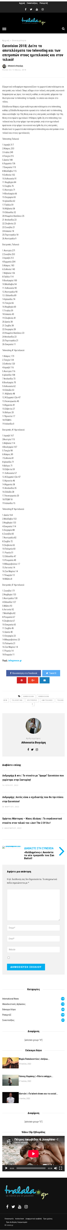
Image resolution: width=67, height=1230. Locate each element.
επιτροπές (32, 700)
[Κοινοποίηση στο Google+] (33, 680)
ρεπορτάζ (6, 1015)
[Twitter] (13, 1206)
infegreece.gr (15, 660)
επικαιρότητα (19, 40)
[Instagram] (43, 9)
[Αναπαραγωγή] (6, 1168)
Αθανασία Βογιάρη (15, 66)
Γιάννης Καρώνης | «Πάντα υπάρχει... (36, 1076)
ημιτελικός (47, 700)
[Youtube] (37, 9)
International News (10, 998)
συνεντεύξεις (8, 1020)
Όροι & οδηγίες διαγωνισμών (16, 1222)
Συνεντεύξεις (32, 3)
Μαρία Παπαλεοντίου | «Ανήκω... (34, 1059)
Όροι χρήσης (48, 1219)
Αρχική (22, 3)
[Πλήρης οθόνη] (60, 1168)
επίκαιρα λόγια (9, 1009)
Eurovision (28, 696)
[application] (33, 1153)
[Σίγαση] (55, 1168)
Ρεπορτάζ (44, 3)
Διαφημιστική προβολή (34, 1219)
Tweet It (52, 673)
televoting (17, 700)
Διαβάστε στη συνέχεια (39, 848)
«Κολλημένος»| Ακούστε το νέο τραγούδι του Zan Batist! (39, 855)
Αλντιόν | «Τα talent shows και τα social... (38, 1093)
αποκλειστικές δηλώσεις (14, 1004)
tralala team (19, 1219)
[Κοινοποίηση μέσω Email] (45, 680)
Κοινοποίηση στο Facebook (24, 673)
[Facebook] (7, 1206)
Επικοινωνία (9, 1219)
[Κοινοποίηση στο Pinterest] (21, 680)
